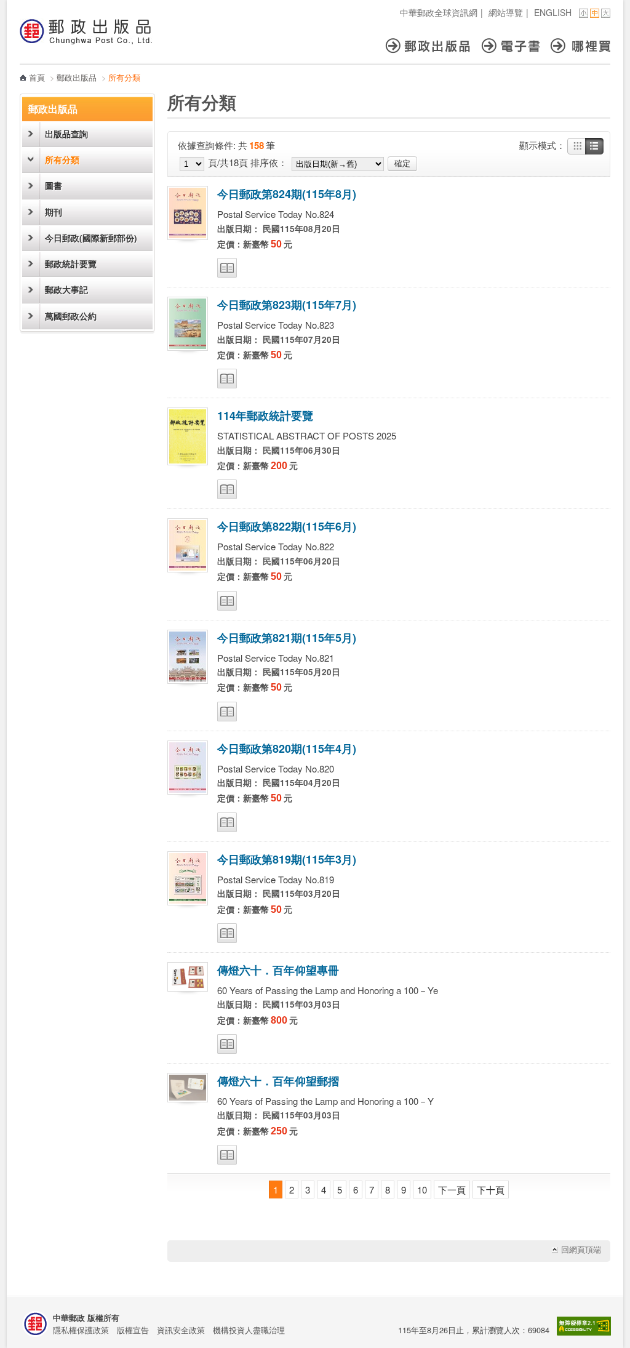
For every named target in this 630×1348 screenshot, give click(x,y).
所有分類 (62, 160)
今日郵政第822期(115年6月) (286, 526)
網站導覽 (505, 12)
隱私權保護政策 (81, 1330)
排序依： (268, 162)
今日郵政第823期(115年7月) (286, 305)
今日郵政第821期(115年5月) (286, 638)
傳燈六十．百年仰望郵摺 (278, 1081)
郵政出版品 (433, 46)
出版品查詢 (66, 134)
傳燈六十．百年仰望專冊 (278, 970)
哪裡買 (580, 46)
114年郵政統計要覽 (265, 415)
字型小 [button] (583, 13)
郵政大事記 (66, 289)
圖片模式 (576, 146)
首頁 (37, 77)
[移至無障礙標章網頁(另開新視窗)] (584, 1332)
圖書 (53, 185)
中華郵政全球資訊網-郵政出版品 (86, 31)
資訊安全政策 (181, 1330)
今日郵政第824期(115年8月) (286, 194)
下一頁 (452, 1189)
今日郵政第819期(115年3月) (286, 859)
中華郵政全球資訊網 (438, 12)
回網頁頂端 (581, 1250)
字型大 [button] (605, 13)
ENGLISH (553, 12)
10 (422, 1189)
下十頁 (490, 1189)
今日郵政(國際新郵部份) (91, 238)
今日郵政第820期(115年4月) (286, 748)
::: (23, 6)
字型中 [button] (594, 13)
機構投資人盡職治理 (249, 1330)
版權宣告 (133, 1330)
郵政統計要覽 (71, 264)
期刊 (53, 212)
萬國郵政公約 (71, 316)
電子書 (516, 46)
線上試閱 (227, 268)
